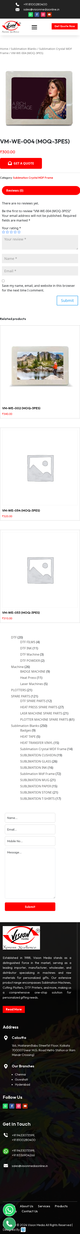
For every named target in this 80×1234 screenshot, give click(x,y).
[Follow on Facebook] (37, 14)
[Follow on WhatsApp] (30, 14)
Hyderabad (22, 1084)
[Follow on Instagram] (43, 14)
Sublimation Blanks (24, 49)
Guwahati (21, 1079)
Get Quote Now (64, 26)
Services (44, 1206)
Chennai (20, 1074)
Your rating (11, 228)
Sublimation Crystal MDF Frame (33, 177)
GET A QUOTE (23, 163)
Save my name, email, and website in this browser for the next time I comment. (38, 288)
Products (61, 1206)
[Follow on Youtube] (49, 14)
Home (4, 49)
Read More (14, 1009)
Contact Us (30, 1211)
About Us (26, 1206)
